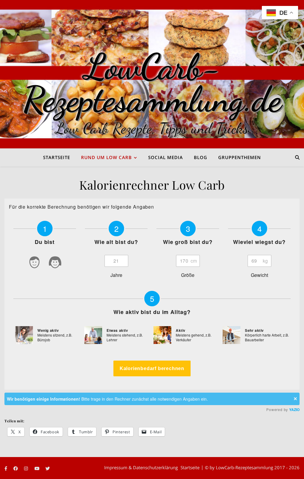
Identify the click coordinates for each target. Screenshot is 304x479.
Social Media (165, 157)
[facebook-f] (6, 468)
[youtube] (37, 468)
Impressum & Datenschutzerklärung (141, 467)
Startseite (56, 157)
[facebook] (16, 468)
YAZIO (294, 409)
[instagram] (26, 468)
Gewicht (259, 275)
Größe (187, 275)
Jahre (116, 275)
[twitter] (47, 468)
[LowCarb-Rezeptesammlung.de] (152, 74)
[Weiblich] (55, 263)
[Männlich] (34, 263)
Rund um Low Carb (106, 157)
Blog (200, 157)
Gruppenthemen (239, 157)
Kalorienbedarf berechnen (152, 368)
